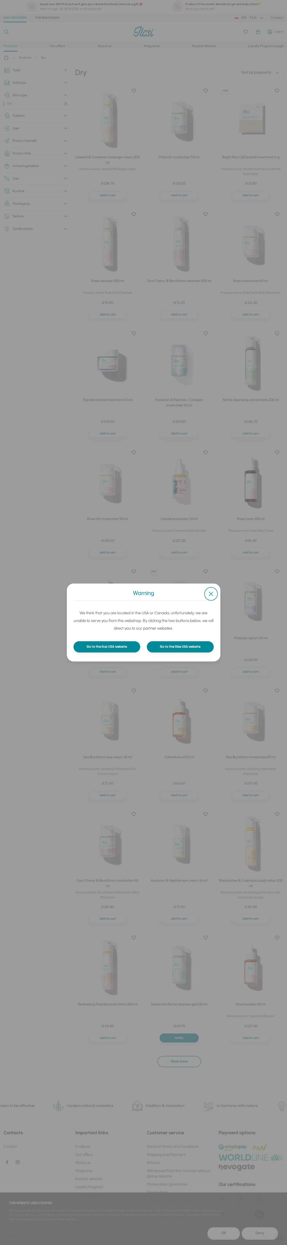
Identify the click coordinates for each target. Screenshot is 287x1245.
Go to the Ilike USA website (180, 646)
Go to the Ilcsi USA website (107, 646)
